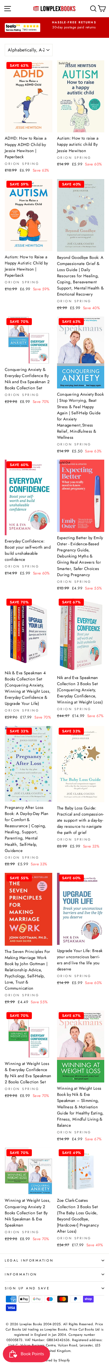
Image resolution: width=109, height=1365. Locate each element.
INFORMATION (21, 1274)
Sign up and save (27, 1288)
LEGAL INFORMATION (29, 1260)
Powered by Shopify (54, 1360)
